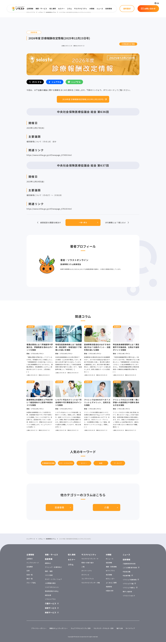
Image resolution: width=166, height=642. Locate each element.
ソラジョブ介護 (128, 584)
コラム (69, 8)
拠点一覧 (30, 579)
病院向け (48, 563)
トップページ (31, 12)
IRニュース (109, 559)
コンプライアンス (87, 579)
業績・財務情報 (111, 567)
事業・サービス (41, 8)
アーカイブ (118, 463)
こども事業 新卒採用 (130, 568)
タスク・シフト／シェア (53, 579)
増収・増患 (49, 571)
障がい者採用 (127, 592)
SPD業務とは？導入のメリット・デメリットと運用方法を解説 (115, 222)
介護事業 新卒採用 (129, 564)
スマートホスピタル (66, 463)
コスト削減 (49, 575)
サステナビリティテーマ (89, 559)
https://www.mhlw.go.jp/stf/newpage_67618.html (49, 208)
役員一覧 (30, 575)
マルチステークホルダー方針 (103, 628)
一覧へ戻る (83, 222)
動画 (100, 463)
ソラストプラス (50, 599)
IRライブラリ (110, 571)
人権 (82, 567)
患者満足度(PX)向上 (52, 591)
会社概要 (30, 567)
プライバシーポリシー (39, 628)
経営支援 (48, 595)
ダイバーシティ (86, 571)
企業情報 (30, 8)
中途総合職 (126, 572)
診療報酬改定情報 (128, 44)
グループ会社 (31, 583)
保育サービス (50, 608)
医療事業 (49, 559)
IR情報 (91, 8)
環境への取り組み (87, 563)
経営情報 (109, 563)
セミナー (61, 8)
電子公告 (120, 628)
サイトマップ (130, 628)
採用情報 (108, 8)
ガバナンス (85, 575)
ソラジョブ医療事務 (130, 580)
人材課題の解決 (50, 583)
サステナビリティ (80, 8)
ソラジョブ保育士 (129, 588)
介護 (106, 507)
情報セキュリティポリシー (58, 628)
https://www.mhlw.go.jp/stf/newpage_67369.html (49, 155)
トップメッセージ (33, 563)
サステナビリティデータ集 (90, 583)
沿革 (28, 571)
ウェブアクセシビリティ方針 (81, 628)
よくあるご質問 (111, 583)
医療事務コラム (51, 12)
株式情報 (109, 575)
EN (158, 3)
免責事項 (109, 587)
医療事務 (59, 507)
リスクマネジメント (52, 587)
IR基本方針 (109, 591)
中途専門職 (126, 576)
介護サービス (50, 603)
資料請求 (127, 8)
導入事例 (52, 8)
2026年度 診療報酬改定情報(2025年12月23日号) (83, 99)
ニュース (100, 8)
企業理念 (30, 559)
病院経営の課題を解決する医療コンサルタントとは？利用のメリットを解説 (50, 222)
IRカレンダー (110, 579)
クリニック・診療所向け (53, 567)
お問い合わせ (150, 8)
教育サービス (50, 612)
